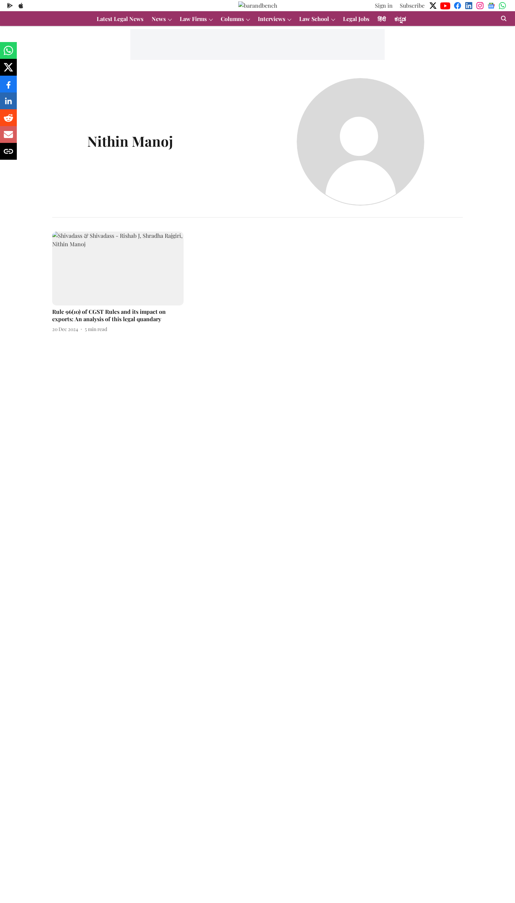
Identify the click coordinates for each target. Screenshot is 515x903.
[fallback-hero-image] (118, 268)
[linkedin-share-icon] (8, 104)
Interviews (271, 18)
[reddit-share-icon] (8, 121)
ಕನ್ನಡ (400, 18)
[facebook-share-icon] (8, 87)
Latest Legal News (120, 18)
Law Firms (193, 18)
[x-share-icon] (8, 70)
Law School (314, 18)
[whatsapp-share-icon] (8, 53)
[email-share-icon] (8, 138)
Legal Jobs (356, 18)
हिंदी (382, 18)
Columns (232, 18)
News (159, 18)
